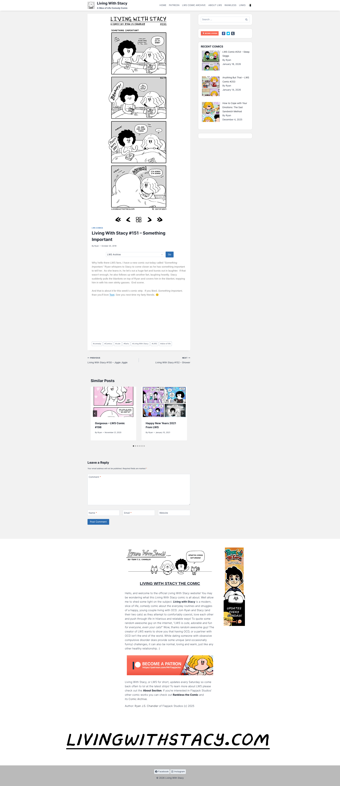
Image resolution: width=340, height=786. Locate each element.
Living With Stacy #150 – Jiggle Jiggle (108, 360)
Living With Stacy (140, 344)
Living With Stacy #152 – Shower (172, 360)
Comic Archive (138, 699)
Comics (108, 344)
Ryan (96, 246)
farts (126, 344)
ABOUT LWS (215, 5)
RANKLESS (230, 5)
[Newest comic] (159, 219)
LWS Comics (97, 228)
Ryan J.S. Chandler (146, 706)
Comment (95, 477)
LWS (154, 344)
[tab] (133, 446)
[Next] (183, 413)
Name (93, 513)
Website (163, 513)
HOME (163, 5)
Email (128, 513)
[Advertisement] (139, 319)
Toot (111, 294)
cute (117, 344)
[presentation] (113, 402)
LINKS (242, 5)
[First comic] (118, 219)
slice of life (165, 344)
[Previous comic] (128, 219)
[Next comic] (149, 219)
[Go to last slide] (95, 413)
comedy (97, 344)
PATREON (174, 5)
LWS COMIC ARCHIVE (194, 5)
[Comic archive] (138, 219)
